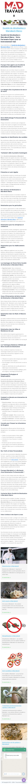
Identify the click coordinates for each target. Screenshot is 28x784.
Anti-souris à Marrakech (10, 601)
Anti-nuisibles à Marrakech (10, 671)
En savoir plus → (6, 577)
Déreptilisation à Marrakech (11, 636)
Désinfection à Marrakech (10, 566)
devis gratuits (14, 459)
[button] (13, 15)
